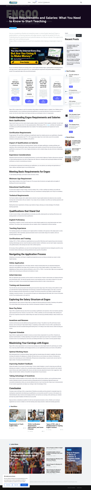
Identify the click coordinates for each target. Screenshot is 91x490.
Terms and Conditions (71, 487)
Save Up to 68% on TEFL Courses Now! (57, 85)
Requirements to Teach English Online (16, 425)
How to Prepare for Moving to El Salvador (73, 63)
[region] (16, 481)
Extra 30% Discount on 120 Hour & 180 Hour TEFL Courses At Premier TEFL (29, 85)
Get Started (15, 98)
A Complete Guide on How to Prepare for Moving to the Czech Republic (73, 56)
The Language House (74, 124)
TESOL (48, 125)
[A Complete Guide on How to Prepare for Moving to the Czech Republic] (68, 161)
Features (34, 2)
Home (29, 2)
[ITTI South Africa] (66, 92)
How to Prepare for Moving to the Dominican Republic (73, 60)
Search (66, 33)
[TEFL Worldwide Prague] (66, 116)
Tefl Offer (15, 80)
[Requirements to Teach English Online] (17, 415)
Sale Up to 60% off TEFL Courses (15, 83)
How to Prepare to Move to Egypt (73, 51)
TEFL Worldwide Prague (74, 114)
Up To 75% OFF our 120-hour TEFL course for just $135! (43, 84)
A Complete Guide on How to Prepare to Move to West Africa (73, 47)
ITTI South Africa (73, 90)
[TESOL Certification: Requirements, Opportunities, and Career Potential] (36, 415)
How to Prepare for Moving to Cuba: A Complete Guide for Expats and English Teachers (53, 471)
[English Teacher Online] (13, 2)
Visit (71, 86)
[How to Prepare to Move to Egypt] (68, 153)
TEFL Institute (72, 101)
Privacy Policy (79, 487)
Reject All (16, 484)
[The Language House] (66, 126)
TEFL (18, 89)
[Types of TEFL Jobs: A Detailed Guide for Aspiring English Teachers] (54, 415)
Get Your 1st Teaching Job (44, 2)
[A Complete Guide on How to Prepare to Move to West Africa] (68, 145)
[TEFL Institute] (66, 103)
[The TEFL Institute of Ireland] (66, 77)
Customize (8, 484)
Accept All (24, 484)
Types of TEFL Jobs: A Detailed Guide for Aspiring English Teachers (54, 425)
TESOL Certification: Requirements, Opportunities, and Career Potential (35, 426)
